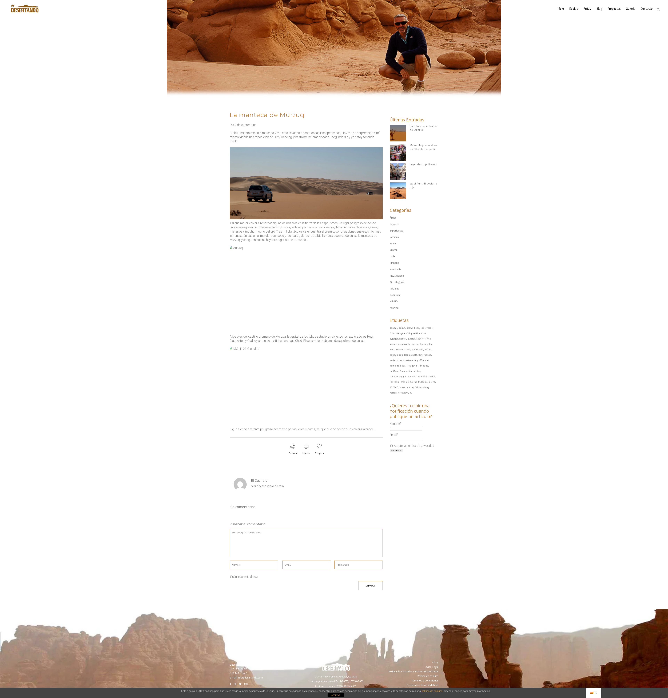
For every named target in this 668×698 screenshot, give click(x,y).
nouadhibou (396, 355)
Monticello (417, 349)
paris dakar (396, 360)
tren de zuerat (409, 382)
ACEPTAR (335, 695)
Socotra (412, 376)
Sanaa (403, 371)
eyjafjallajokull (398, 338)
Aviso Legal (432, 667)
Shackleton (414, 371)
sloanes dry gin (398, 376)
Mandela (394, 344)
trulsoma (423, 382)
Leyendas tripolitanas (423, 164)
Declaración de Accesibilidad (422, 685)
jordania (394, 237)
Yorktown (403, 392)
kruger (393, 250)
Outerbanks (424, 355)
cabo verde (426, 328)
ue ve (432, 382)
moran (428, 349)
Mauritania (395, 269)
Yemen (393, 392)
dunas (422, 333)
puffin (420, 360)
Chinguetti (412, 333)
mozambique (397, 275)
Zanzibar (394, 308)
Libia (392, 256)
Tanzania (394, 288)
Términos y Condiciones (424, 680)
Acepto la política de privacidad (413, 446)
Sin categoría (397, 282)
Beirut (402, 328)
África (393, 217)
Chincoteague (397, 333)
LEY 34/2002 (356, 681)
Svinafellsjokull (426, 376)
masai (415, 344)
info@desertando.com (250, 677)
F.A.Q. (435, 662)
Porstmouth (409, 360)
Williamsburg (422, 387)
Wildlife (394, 301)
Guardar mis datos (245, 577)
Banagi (393, 328)
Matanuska (426, 344)
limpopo (394, 262)
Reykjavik (412, 365)
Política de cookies (427, 676)
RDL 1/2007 (341, 681)
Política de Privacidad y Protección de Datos (413, 671)
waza (402, 387)
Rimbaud (423, 365)
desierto (394, 224)
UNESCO (394, 387)
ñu (411, 392)
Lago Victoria (423, 338)
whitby (410, 387)
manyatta (405, 344)
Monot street (403, 349)
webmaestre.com (346, 686)
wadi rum (395, 295)
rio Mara (394, 371)
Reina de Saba (398, 365)
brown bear (413, 328)
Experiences (396, 230)
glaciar (411, 338)
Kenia (393, 243)
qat (427, 360)
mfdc (392, 349)
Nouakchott (410, 355)
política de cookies (432, 690)
